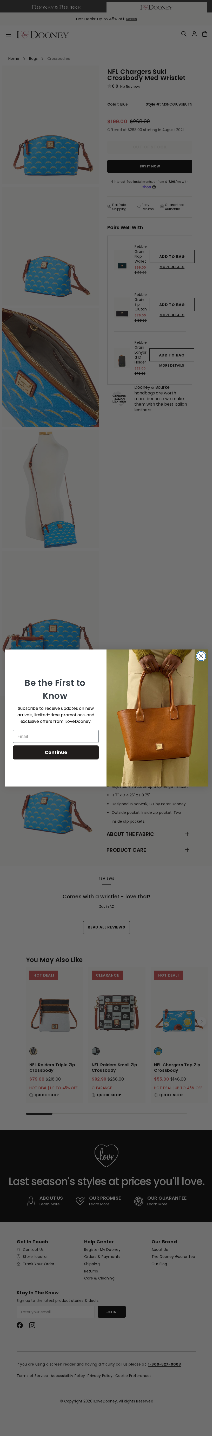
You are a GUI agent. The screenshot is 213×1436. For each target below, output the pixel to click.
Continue (54, 752)
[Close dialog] (199, 656)
